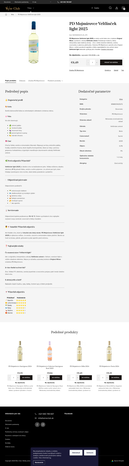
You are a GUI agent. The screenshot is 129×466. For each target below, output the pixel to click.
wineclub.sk (43, 424)
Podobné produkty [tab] (54, 81)
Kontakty (7, 443)
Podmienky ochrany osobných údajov (17, 432)
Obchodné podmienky (22, 2)
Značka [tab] (36, 81)
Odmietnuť (76, 453)
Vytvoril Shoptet (119, 461)
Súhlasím (90, 453)
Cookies (7, 439)
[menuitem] (31, 8)
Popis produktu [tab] (10, 81)
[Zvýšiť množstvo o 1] (96, 62)
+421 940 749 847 (46, 413)
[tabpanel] (20, 367)
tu (50, 458)
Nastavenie (39, 462)
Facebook (37, 424)
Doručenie (7, 2)
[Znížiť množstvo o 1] (88, 62)
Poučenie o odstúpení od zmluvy (15, 436)
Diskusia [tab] (22, 81)
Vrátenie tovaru (10, 447)
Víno (121, 99)
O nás (34, 2)
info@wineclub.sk (46, 418)
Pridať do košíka (111, 62)
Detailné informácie (107, 49)
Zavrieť (83, 69)
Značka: (76, 70)
